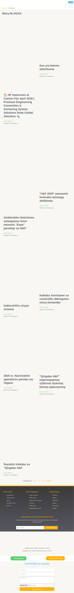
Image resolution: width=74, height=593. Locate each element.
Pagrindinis (4, 8)
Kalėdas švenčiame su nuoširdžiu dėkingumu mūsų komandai (54, 299)
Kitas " (49, 481)
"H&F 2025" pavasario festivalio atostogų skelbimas (53, 197)
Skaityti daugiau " (8, 121)
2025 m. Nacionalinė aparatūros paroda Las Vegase (18, 379)
